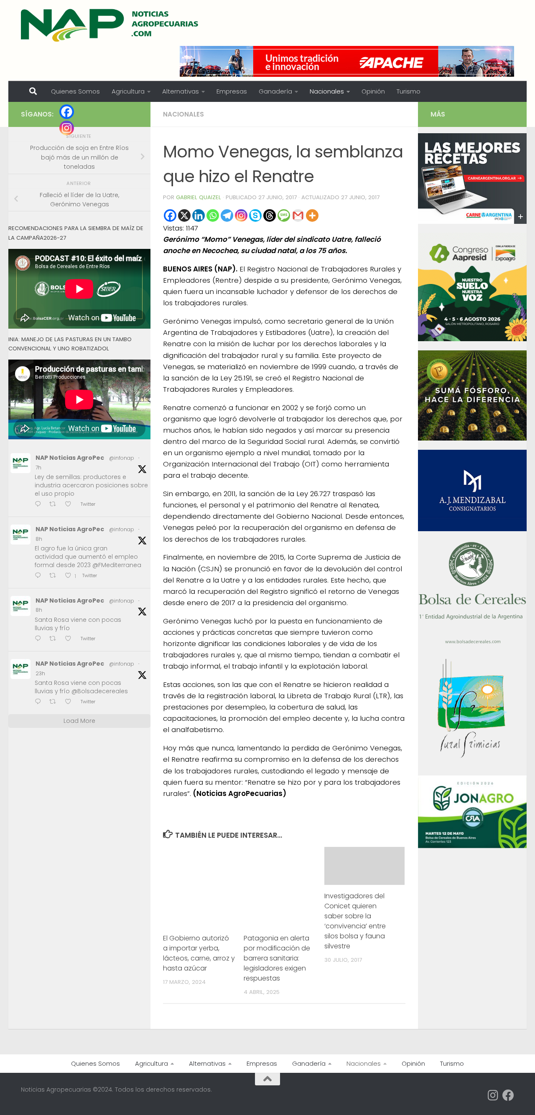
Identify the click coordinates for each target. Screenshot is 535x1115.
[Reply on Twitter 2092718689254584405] (40, 702)
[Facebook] (170, 215)
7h (38, 467)
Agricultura (128, 91)
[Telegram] (227, 215)
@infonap (121, 457)
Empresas (232, 91)
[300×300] (472, 339)
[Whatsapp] (212, 215)
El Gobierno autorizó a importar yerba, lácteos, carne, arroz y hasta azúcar (199, 953)
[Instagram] (241, 215)
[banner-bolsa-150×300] (472, 643)
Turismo (408, 91)
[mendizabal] (472, 529)
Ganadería (275, 91)
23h (40, 673)
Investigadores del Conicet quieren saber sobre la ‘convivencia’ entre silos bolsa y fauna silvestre (355, 921)
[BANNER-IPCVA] (472, 222)
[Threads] (269, 215)
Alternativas (180, 91)
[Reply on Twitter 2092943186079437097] (40, 639)
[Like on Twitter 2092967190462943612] (71, 504)
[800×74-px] (347, 61)
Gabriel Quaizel (198, 197)
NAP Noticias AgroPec (70, 458)
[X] (184, 215)
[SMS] (284, 215)
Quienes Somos (75, 91)
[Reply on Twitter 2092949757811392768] (40, 576)
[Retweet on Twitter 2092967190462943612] (55, 504)
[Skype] (255, 215)
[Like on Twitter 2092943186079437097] (71, 639)
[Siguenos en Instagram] (493, 1095)
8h (39, 538)
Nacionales (327, 91)
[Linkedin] (198, 215)
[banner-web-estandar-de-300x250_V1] (472, 438)
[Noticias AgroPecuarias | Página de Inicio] (110, 25)
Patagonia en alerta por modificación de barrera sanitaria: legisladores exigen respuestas (277, 958)
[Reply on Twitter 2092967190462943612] (40, 504)
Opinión (373, 91)
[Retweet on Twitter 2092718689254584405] (55, 702)
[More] (312, 215)
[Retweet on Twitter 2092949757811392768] (55, 576)
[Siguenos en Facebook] (508, 1095)
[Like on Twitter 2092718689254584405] (71, 702)
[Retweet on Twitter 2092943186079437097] (55, 639)
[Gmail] (298, 215)
